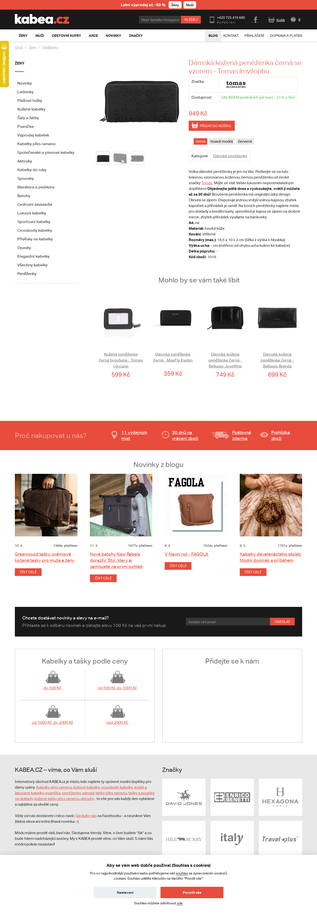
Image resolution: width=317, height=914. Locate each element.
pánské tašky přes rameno (104, 793)
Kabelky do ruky (31, 169)
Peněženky (50, 47)
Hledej (191, 20)
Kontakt (231, 36)
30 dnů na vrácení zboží (185, 435)
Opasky (24, 247)
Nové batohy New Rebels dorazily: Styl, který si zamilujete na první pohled (116, 560)
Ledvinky (25, 92)
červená (245, 141)
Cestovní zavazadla (34, 204)
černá (200, 141)
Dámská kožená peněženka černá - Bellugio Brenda (277, 360)
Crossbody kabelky (34, 230)
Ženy (175, 5)
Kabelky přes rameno (36, 143)
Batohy (23, 195)
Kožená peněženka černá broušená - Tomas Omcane (121, 360)
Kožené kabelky (31, 109)
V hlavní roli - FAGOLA (186, 554)
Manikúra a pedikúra (35, 187)
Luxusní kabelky (31, 213)
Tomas (206, 183)
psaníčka (52, 793)
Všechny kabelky (32, 265)
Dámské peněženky (230, 156)
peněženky (71, 793)
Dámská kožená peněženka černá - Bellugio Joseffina (225, 360)
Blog (213, 35)
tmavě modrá (222, 141)
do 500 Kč (52, 688)
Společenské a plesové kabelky (45, 152)
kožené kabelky (86, 787)
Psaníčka (25, 126)
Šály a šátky (28, 117)
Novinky (24, 83)
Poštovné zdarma (241, 435)
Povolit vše (192, 892)
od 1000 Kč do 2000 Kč (52, 722)
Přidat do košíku (215, 126)
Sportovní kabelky (33, 221)
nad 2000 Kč (117, 722)
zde (180, 903)
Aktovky (24, 161)
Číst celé (28, 572)
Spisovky (25, 178)
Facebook (255, 19)
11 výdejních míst (134, 435)
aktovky (87, 799)
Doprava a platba (286, 36)
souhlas (182, 873)
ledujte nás (87, 816)
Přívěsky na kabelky (35, 239)
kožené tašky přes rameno (56, 799)
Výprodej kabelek (33, 135)
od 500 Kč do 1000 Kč (117, 688)
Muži (190, 5)
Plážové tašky (29, 100)
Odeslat (282, 622)
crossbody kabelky (117, 787)
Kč (293, 20)
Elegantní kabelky (33, 256)
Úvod (19, 47)
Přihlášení (254, 36)
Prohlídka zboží (280, 435)
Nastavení (125, 892)
